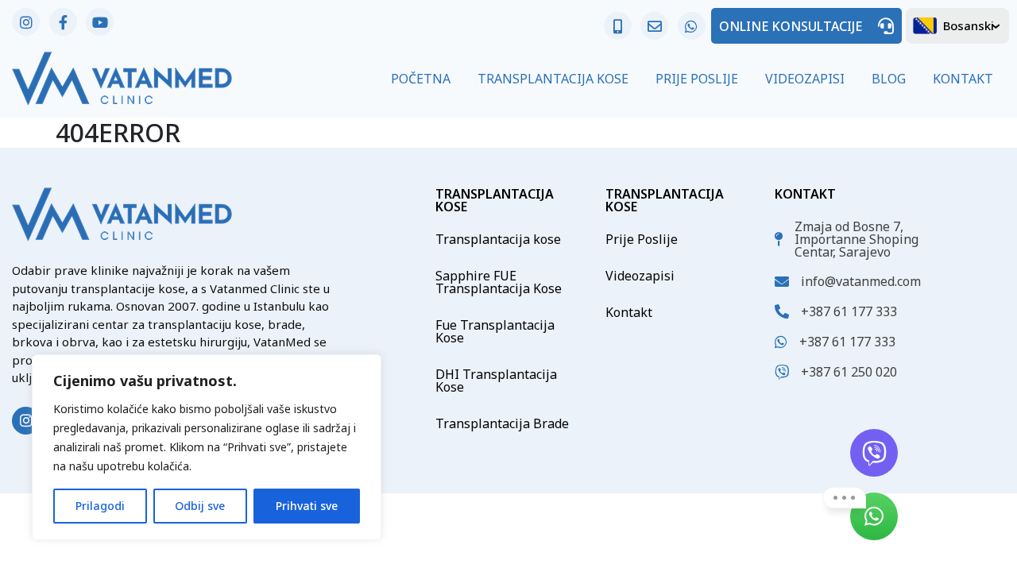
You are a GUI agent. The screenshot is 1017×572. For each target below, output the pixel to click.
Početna (420, 78)
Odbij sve (200, 505)
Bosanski (968, 25)
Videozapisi (805, 78)
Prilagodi (100, 505)
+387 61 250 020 (849, 372)
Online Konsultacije (790, 26)
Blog (889, 78)
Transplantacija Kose (553, 78)
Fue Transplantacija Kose (495, 331)
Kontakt (963, 78)
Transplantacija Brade (502, 423)
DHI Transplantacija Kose (496, 380)
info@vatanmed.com (861, 281)
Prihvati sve (307, 505)
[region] (206, 447)
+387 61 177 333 (849, 311)
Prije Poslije (696, 78)
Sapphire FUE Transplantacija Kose (498, 282)
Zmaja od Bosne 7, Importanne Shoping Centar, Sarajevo (856, 239)
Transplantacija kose (498, 239)
